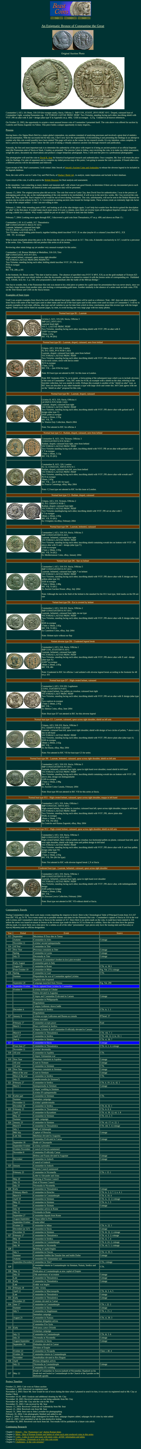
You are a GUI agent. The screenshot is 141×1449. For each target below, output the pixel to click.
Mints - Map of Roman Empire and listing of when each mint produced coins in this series (54, 1434)
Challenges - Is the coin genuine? (29, 1442)
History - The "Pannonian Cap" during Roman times (38, 1432)
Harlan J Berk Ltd (66, 175)
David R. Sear (46, 157)
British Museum (52, 180)
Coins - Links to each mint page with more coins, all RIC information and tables (50, 1437)
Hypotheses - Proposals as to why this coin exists (36, 1439)
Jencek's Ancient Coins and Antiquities (82, 167)
